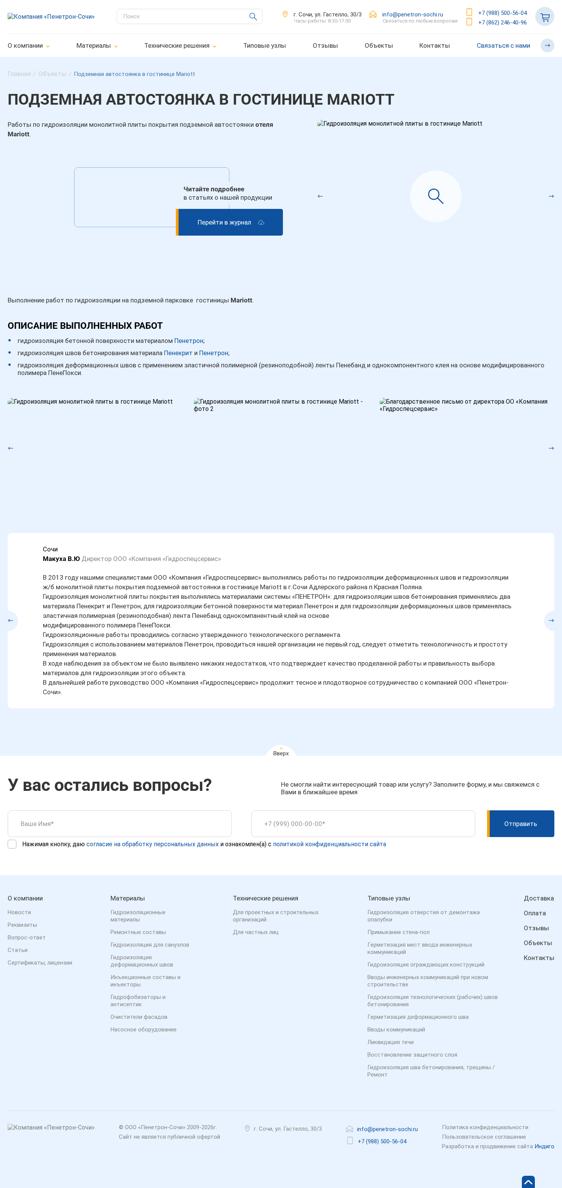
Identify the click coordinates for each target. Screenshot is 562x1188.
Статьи (18, 950)
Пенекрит (178, 353)
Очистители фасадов (138, 1016)
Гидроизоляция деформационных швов (141, 961)
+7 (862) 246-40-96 (502, 22)
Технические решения (177, 45)
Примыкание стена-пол (398, 932)
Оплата (535, 913)
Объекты (379, 45)
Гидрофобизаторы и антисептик (138, 1001)
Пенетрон (188, 340)
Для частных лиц (256, 932)
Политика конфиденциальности (485, 1127)
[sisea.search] (249, 17)
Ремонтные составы (138, 932)
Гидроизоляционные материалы (138, 916)
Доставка (539, 898)
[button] (317, 196)
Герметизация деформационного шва (418, 1016)
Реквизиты (22, 924)
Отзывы (325, 45)
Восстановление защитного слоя (412, 1054)
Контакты (434, 45)
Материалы (93, 45)
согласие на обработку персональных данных (152, 844)
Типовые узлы (264, 45)
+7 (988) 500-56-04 (502, 13)
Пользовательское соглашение (484, 1136)
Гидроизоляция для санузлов (149, 944)
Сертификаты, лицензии (40, 962)
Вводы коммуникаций (396, 1029)
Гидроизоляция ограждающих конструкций (425, 964)
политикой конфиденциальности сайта (329, 844)
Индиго (544, 1146)
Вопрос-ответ (27, 937)
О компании (25, 45)
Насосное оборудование (143, 1029)
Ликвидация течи (390, 1042)
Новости (19, 912)
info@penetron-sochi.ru (412, 14)
